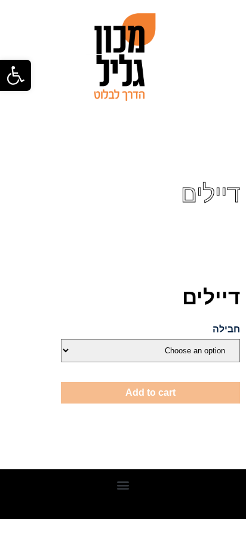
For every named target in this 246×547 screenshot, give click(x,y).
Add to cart (150, 392)
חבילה (226, 329)
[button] (123, 485)
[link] (15, 75)
